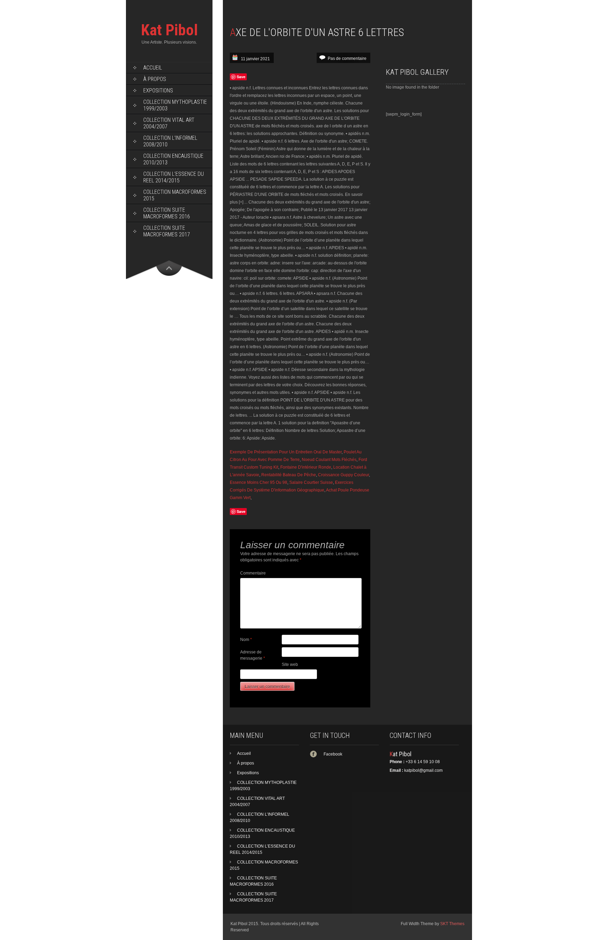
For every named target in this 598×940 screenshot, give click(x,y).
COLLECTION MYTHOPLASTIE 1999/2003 (175, 105)
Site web (290, 664)
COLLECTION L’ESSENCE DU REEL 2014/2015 (173, 177)
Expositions (158, 90)
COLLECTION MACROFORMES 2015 (174, 195)
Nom (246, 639)
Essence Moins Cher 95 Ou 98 (258, 482)
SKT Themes (452, 923)
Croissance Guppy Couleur (343, 474)
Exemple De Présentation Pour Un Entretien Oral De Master (286, 452)
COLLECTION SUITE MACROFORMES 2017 (166, 231)
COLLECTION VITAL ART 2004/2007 (168, 123)
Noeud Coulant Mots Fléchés (329, 459)
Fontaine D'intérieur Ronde (305, 467)
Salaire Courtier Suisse (311, 482)
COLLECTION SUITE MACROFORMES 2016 (166, 213)
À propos (154, 79)
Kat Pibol (169, 30)
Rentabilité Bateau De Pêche (288, 474)
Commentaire (253, 573)
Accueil (152, 67)
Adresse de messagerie (252, 655)
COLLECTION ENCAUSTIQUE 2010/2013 (173, 159)
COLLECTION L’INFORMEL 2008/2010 (170, 141)
